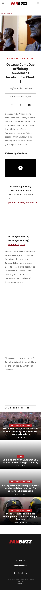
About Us (20, 560)
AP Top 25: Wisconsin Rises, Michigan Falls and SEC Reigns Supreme (20, 516)
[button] (2, 3)
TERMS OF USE (20, 581)
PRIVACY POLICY (20, 583)
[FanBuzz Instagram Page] (18, 573)
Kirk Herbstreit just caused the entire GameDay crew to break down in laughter (20, 431)
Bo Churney (16, 97)
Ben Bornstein (21, 494)
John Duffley (21, 465)
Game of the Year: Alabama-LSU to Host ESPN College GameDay (20, 461)
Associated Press (21, 522)
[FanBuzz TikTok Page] (22, 573)
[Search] (38, 3)
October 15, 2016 (16, 244)
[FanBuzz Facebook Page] (15, 573)
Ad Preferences (20, 565)
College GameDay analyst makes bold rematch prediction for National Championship (20, 488)
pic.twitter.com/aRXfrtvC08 (23, 202)
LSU (20, 456)
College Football (7, 14)
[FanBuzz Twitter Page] (26, 573)
